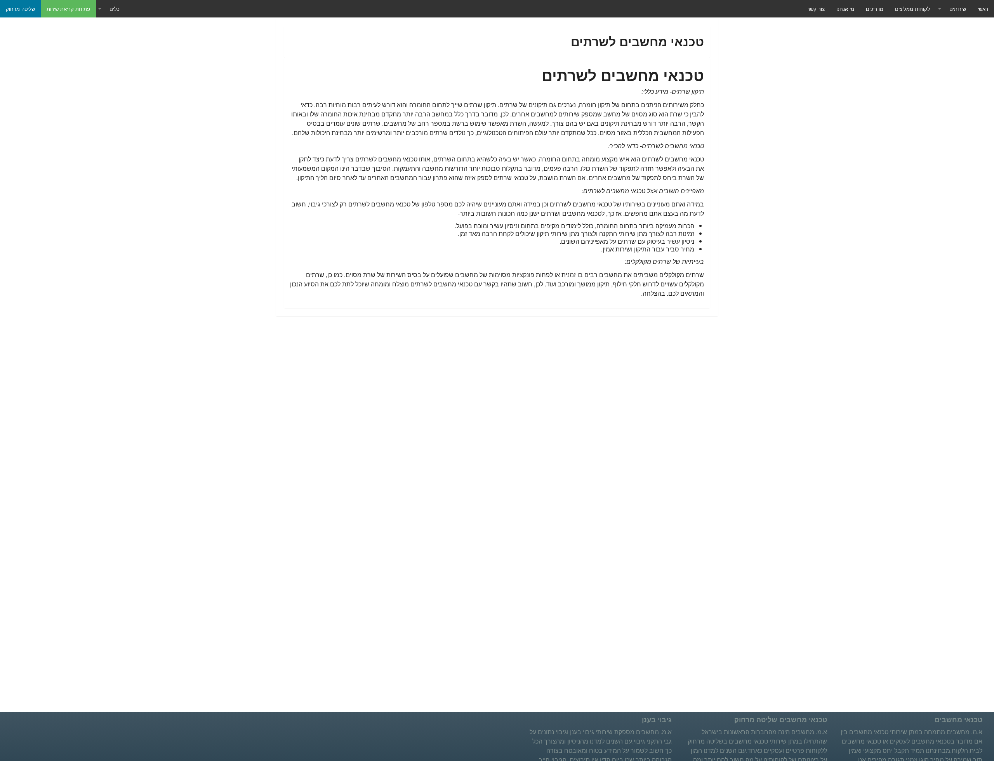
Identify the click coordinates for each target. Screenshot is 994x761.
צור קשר (816, 8)
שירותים (957, 8)
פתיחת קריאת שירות (68, 8)
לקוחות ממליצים (912, 8)
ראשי (983, 8)
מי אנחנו (845, 8)
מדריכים (874, 8)
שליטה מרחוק (20, 8)
